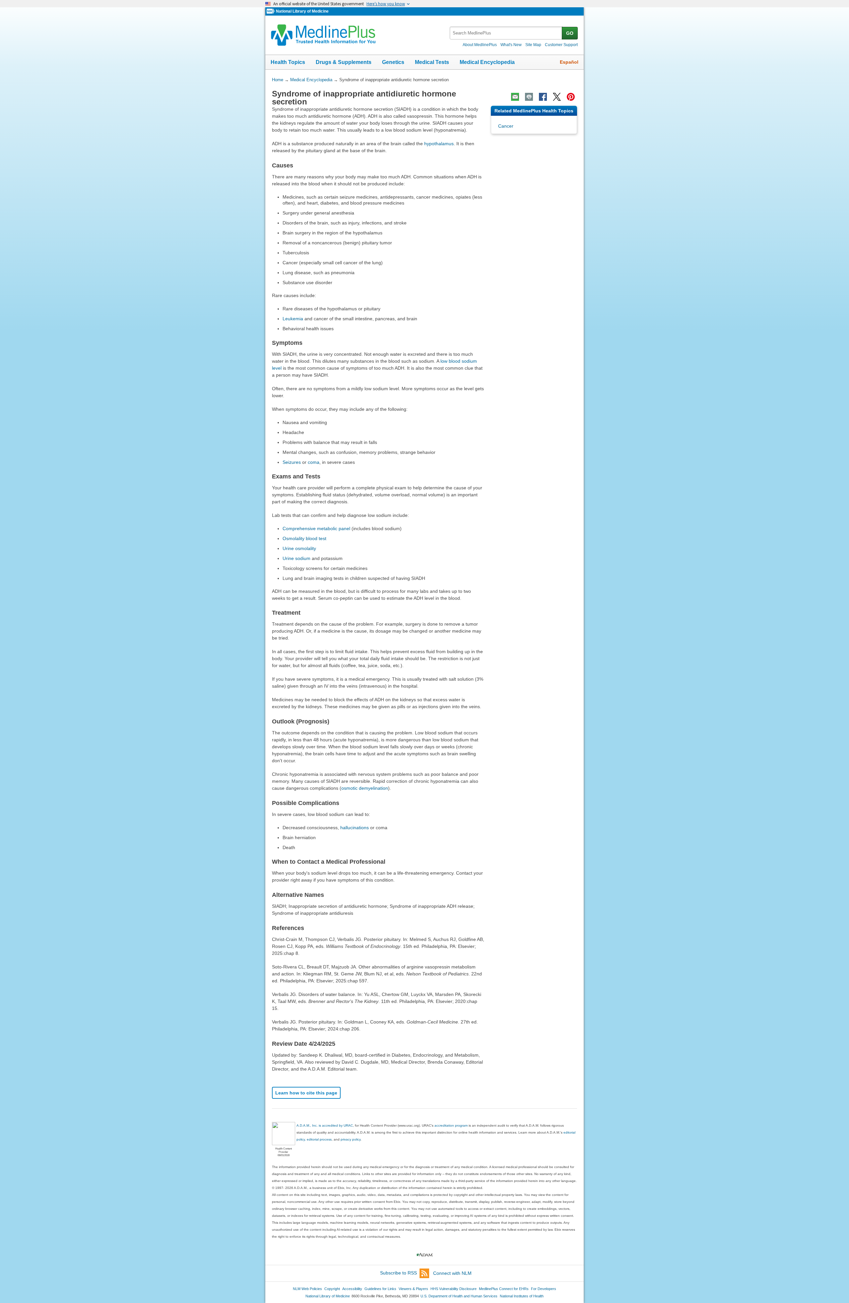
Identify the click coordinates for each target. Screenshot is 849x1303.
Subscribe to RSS (398, 1273)
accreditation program (451, 1125)
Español (569, 62)
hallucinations (354, 827)
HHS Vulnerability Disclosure (453, 1289)
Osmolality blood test (304, 538)
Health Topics (288, 62)
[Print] (529, 97)
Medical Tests (432, 62)
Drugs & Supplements (343, 62)
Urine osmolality (299, 548)
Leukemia (293, 318)
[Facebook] (543, 97)
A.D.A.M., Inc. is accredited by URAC (324, 1125)
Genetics (393, 62)
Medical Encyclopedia (487, 62)
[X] (557, 97)
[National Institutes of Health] (271, 11)
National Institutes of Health (522, 1296)
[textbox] (506, 33)
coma (313, 462)
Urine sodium (296, 558)
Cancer (505, 126)
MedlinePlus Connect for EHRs (504, 1289)
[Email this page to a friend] (515, 97)
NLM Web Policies (307, 1289)
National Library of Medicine (302, 11)
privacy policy (350, 1139)
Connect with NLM (452, 1273)
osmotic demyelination (364, 788)
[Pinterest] (570, 97)
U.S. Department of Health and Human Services (459, 1296)
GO (569, 33)
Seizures (292, 462)
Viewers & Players (413, 1289)
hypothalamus (439, 143)
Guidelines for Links (380, 1289)
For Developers (543, 1289)
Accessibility (352, 1289)
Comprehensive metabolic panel (316, 528)
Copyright (332, 1289)
